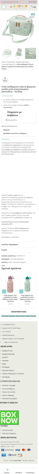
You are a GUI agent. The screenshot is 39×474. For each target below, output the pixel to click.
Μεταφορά (5, 367)
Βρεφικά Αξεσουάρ (22, 62)
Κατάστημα (10, 62)
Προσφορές (6, 377)
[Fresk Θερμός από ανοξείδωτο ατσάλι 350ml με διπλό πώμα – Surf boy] (27, 283)
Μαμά (4, 364)
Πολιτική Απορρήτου (9, 433)
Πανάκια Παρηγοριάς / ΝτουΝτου (13, 374)
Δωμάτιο (5, 357)
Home (4, 62)
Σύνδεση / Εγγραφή (8, 385)
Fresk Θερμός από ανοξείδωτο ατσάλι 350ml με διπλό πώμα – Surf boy (27, 298)
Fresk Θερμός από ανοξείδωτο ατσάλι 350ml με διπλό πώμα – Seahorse (10, 298)
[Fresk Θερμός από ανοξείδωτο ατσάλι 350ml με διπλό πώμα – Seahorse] (10, 283)
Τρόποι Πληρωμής (8, 395)
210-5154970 (32, 2)
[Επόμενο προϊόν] (7, 73)
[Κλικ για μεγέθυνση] (5, 43)
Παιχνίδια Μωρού (8, 370)
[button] (4, 291)
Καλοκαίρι (5, 361)
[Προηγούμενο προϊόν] (3, 73)
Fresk (10, 262)
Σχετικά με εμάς (7, 430)
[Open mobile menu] (3, 7)
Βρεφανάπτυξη (7, 351)
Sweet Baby (17, 460)
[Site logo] (19, 7)
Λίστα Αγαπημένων (8, 389)
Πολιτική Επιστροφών (9, 398)
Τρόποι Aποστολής (8, 392)
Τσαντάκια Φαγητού (8, 64)
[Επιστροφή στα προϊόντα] (5, 73)
